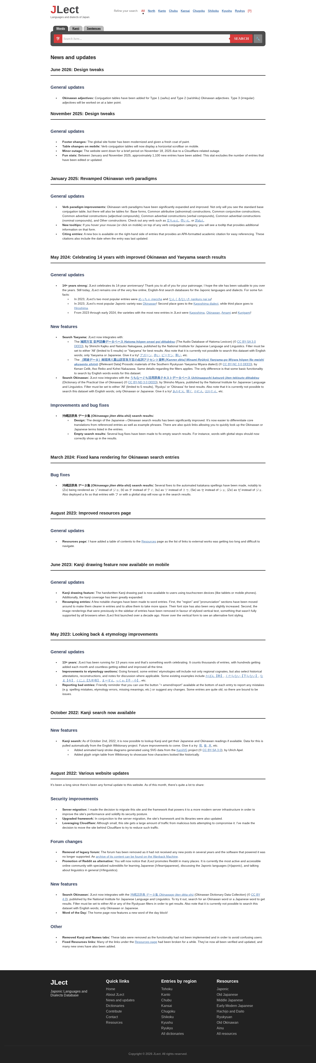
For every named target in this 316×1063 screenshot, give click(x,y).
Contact (112, 1017)
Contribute (114, 1011)
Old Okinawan (227, 1022)
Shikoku (213, 10)
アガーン (146, 355)
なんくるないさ (190, 299)
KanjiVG (181, 750)
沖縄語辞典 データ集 (162, 894)
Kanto (162, 10)
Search (239, 39)
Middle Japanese (230, 1000)
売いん (185, 220)
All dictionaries (172, 1034)
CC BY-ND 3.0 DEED (142, 382)
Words (60, 28)
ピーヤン (167, 355)
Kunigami (244, 312)
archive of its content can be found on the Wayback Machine (137, 856)
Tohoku (166, 989)
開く (189, 391)
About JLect (115, 994)
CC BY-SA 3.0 (211, 750)
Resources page (146, 942)
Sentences (94, 28)
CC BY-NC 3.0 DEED (237, 364)
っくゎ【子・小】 (128, 680)
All (143, 10)
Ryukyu (240, 10)
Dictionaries (115, 1006)
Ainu (220, 1028)
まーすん (108, 680)
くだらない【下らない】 (241, 676)
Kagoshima (197, 312)
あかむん (179, 391)
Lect (65, 9)
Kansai (185, 10)
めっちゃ (150, 299)
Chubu (173, 10)
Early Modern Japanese (235, 1006)
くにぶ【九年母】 (88, 680)
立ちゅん (173, 220)
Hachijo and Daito (230, 1011)
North (151, 10)
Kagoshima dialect (205, 303)
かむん (198, 391)
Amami (226, 312)
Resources (148, 541)
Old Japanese (227, 994)
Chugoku (199, 10)
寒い (178, 355)
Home (110, 989)
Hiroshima (81, 308)
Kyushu (227, 10)
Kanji (75, 28)
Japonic (223, 989)
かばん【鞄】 (215, 676)
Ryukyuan (224, 1017)
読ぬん (199, 220)
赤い (157, 355)
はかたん (211, 391)
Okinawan (149, 303)
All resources (227, 1034)
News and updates (120, 1000)
